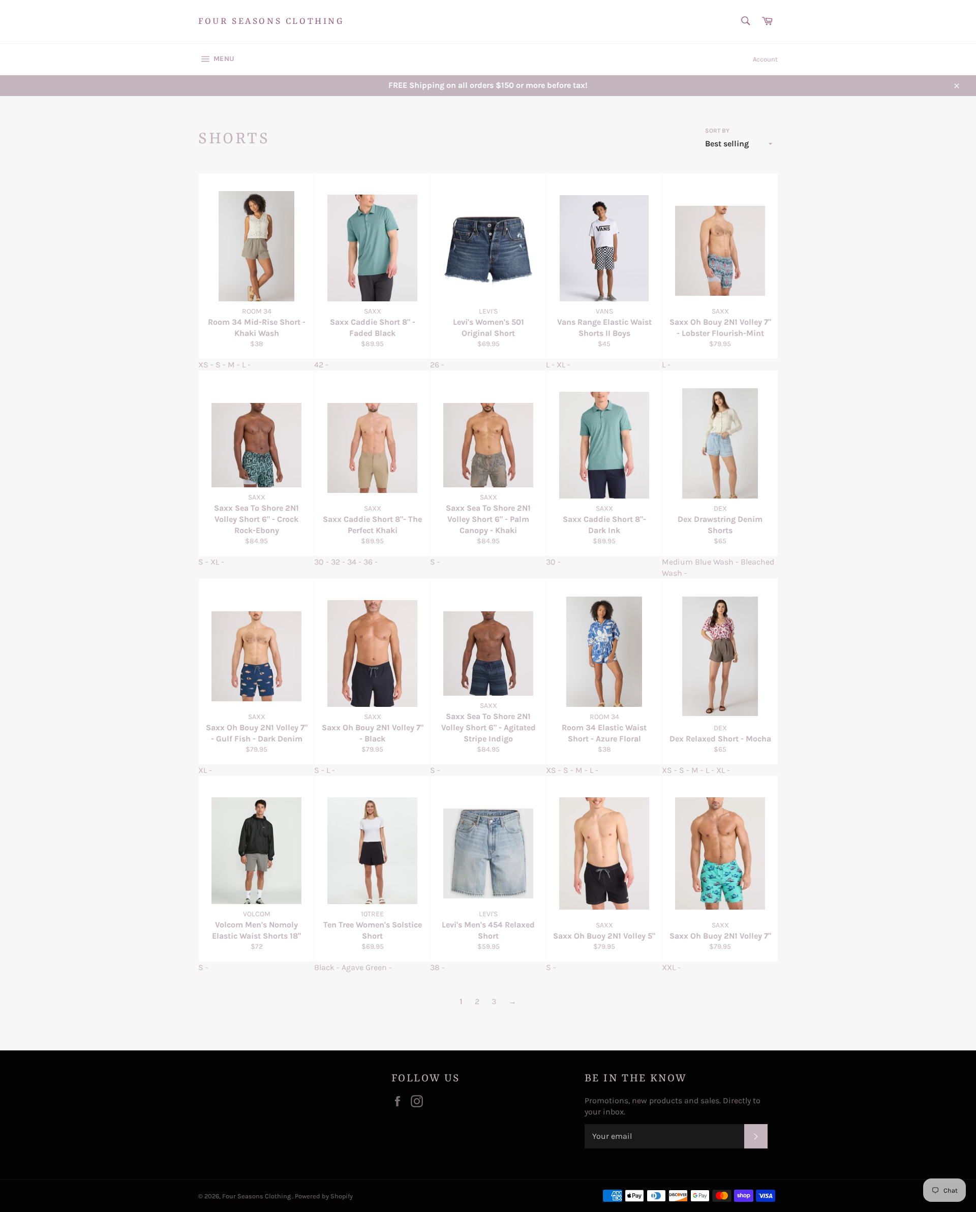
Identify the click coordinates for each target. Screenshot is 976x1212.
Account (765, 59)
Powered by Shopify (324, 1196)
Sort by (717, 130)
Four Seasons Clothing (271, 21)
